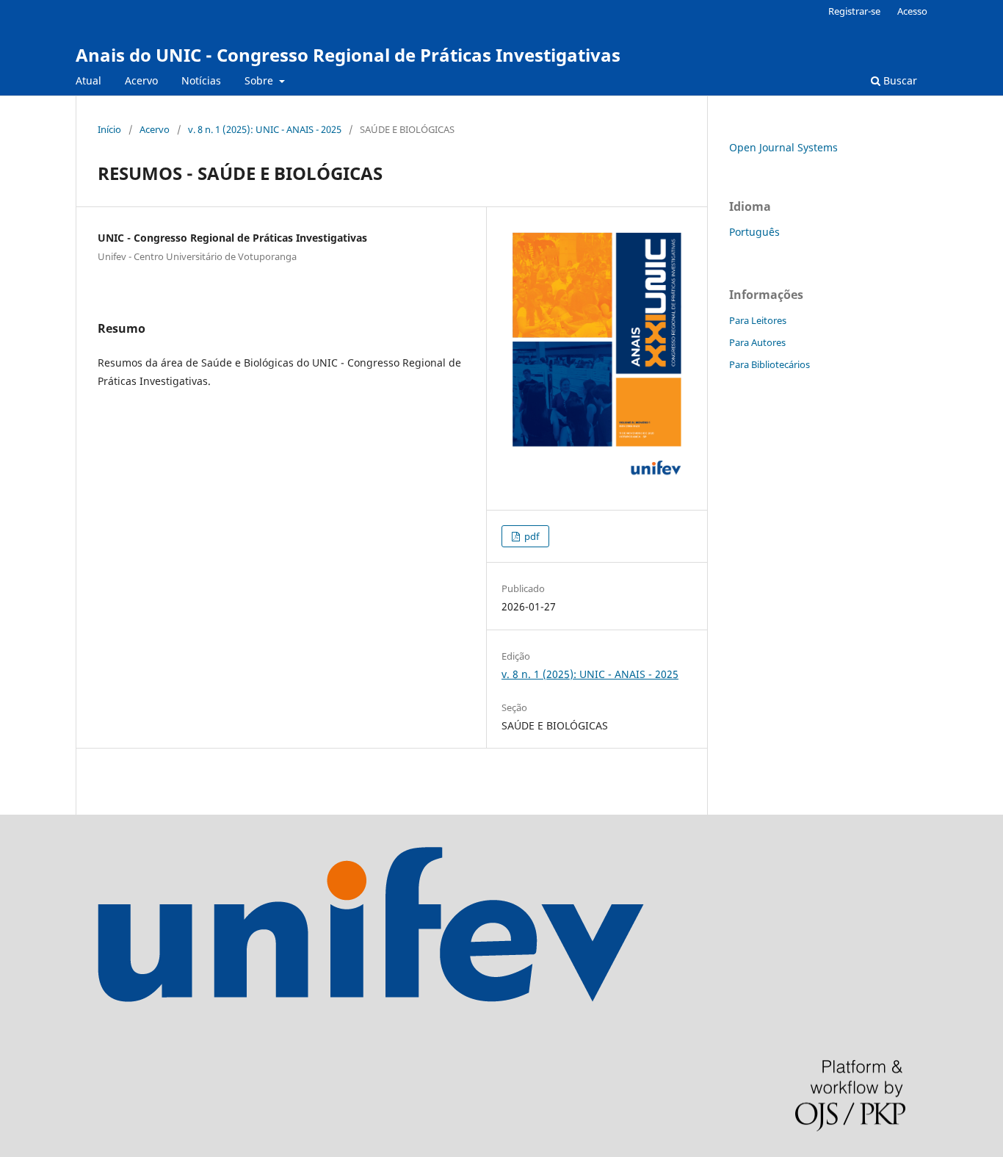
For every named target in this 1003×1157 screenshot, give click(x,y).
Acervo (141, 80)
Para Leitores (757, 320)
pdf (530, 536)
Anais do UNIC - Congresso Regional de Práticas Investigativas (348, 55)
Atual (88, 80)
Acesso (912, 11)
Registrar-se (854, 11)
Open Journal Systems (783, 147)
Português (754, 232)
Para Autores (757, 342)
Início (109, 129)
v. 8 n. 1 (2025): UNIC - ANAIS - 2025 (264, 129)
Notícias (201, 80)
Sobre (260, 80)
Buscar (898, 80)
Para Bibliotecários (769, 364)
